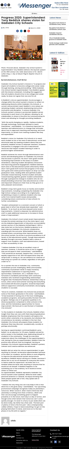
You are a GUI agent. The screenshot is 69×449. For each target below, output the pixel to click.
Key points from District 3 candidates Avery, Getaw (57, 23)
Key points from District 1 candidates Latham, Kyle (57, 28)
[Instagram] (8, 5)
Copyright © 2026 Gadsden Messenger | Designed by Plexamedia (34, 447)
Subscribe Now (61, 3)
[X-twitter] (2, 5)
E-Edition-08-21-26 (63, 63)
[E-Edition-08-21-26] (54, 64)
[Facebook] (5, 5)
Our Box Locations (60, 7)
